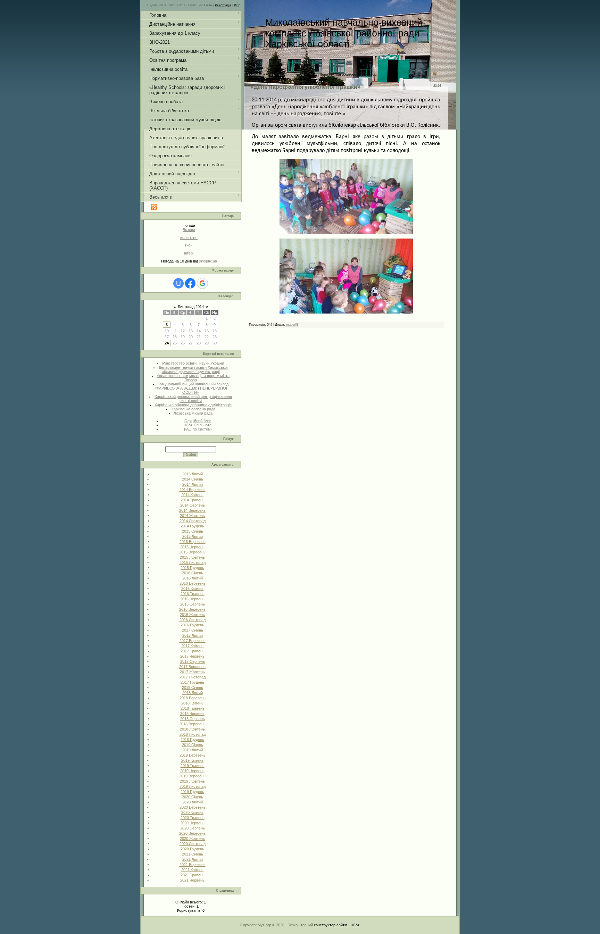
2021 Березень (193, 864)
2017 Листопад (193, 677)
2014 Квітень (192, 495)
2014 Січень (192, 479)
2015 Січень (192, 531)
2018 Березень (193, 698)
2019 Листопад (193, 786)
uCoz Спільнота (197, 425)
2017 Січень (192, 630)
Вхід (237, 5)
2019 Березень (193, 755)
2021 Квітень (192, 870)
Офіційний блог (197, 421)
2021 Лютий (192, 859)
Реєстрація (223, 5)
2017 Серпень (192, 661)
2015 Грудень (192, 568)
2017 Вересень (192, 667)
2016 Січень (192, 573)
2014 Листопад (193, 521)
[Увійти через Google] (202, 283)
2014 (270, 75)
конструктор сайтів (330, 925)
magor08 (292, 324)
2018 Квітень (192, 703)
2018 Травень (193, 708)
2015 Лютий (192, 536)
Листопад (287, 75)
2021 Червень (192, 880)
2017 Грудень (192, 682)
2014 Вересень (192, 510)
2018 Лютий (192, 693)
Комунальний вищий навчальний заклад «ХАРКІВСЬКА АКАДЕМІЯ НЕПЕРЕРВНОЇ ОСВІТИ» (192, 388)
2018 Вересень (192, 724)
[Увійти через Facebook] (190, 283)
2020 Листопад (193, 844)
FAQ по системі (197, 429)
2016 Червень (192, 599)
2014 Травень (193, 500)
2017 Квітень (192, 646)
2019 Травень (193, 766)
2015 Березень (193, 542)
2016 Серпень (192, 604)
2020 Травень (193, 818)
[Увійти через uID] (178, 283)
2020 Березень (193, 807)
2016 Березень (193, 583)
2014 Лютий (192, 484)
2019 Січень (192, 745)
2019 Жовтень (192, 781)
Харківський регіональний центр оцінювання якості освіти (193, 398)
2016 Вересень (192, 609)
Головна (255, 75)
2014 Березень (193, 489)
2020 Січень (192, 797)
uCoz (355, 925)
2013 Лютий (192, 474)
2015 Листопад (193, 562)
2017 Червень (192, 656)
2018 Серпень (192, 719)
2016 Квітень (192, 588)
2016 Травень (193, 594)
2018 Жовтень (192, 729)
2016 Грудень (192, 625)
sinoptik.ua (208, 261)
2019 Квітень (192, 760)
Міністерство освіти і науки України (193, 363)
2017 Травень (193, 651)
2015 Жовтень (192, 557)
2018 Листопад (193, 734)
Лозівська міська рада (193, 413)
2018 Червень (192, 713)
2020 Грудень (192, 849)
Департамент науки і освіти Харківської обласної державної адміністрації (193, 369)
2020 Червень (192, 823)
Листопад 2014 (191, 307)
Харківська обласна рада (193, 409)
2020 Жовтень (192, 838)
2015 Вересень (192, 552)
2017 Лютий (192, 635)
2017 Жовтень (192, 672)
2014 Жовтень (192, 516)
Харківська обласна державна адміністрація (193, 405)
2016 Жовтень (192, 614)
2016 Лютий (192, 578)
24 (167, 343)
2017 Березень (193, 641)
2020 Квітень (192, 812)
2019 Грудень (192, 792)
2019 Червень (192, 771)
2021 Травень (193, 875)
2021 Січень (192, 854)
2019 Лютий (192, 750)
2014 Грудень (192, 526)
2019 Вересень (192, 776)
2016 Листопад (193, 620)
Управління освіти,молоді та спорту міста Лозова (193, 378)
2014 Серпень (192, 505)
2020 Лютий (192, 802)
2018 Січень (192, 687)
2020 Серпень (192, 828)
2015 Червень (192, 547)
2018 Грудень (192, 739)
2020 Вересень (192, 833)
